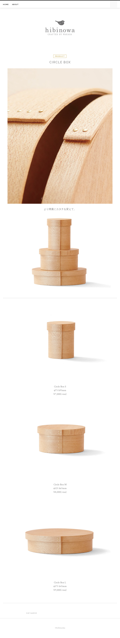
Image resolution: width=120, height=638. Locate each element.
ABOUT (15, 4)
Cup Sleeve (31, 613)
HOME (6, 4)
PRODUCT (60, 56)
